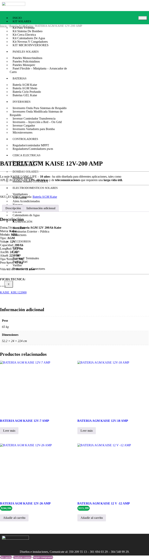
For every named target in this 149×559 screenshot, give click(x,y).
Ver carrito (6, 557)
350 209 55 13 (78, 551)
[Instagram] (53, 540)
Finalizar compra (22, 557)
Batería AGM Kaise (45, 196)
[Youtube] (76, 540)
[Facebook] (65, 540)
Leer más (9, 430)
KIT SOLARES (22, 21)
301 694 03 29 (99, 551)
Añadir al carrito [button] (14, 517)
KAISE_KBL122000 (13, 292)
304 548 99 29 (120, 551)
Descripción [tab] (13, 208)
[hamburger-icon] (142, 18)
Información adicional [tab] (40, 208)
